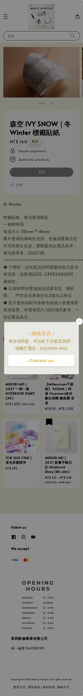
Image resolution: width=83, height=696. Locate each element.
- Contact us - (41, 360)
